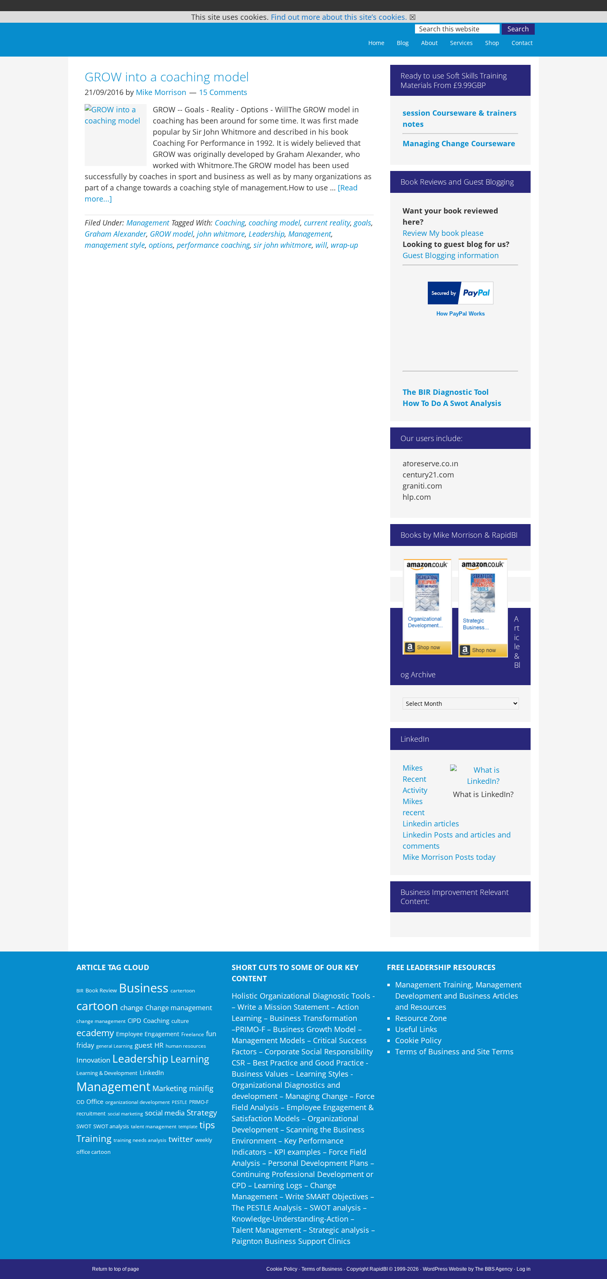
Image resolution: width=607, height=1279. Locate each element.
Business (143, 988)
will (321, 245)
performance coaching (213, 245)
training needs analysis (140, 1140)
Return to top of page (115, 1269)
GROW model (171, 234)
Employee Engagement (147, 1034)
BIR (79, 991)
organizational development (137, 1102)
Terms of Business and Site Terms (454, 1051)
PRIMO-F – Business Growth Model (295, 1029)
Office (94, 1101)
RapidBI (134, 36)
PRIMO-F (199, 1102)
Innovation (93, 1060)
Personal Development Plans (318, 1163)
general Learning (114, 1046)
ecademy (95, 1032)
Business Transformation (313, 1018)
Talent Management (266, 1230)
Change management (178, 1007)
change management (101, 1021)
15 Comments (223, 92)
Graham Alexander (115, 234)
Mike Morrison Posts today (449, 857)
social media (165, 1113)
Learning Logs (278, 1185)
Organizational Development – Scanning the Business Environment (298, 1129)
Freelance (192, 1034)
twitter (180, 1139)
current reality (327, 223)
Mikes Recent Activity (415, 779)
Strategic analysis (339, 1230)
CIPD (134, 1020)
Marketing (169, 1088)
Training (93, 1138)
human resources (186, 1045)
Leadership (267, 234)
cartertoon (183, 990)
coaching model (274, 223)
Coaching (230, 223)
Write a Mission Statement (283, 1007)
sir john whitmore (283, 245)
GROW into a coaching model (167, 76)
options (161, 245)
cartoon (97, 1005)
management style (115, 245)
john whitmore (221, 234)
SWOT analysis (111, 1126)
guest (143, 1045)
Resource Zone (421, 1018)
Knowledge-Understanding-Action (290, 1219)
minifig (201, 1088)
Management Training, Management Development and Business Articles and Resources (458, 996)
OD (80, 1102)
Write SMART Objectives (326, 1196)
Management (147, 223)
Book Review (101, 990)
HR (159, 1045)
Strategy (202, 1112)
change (131, 1007)
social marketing (125, 1114)
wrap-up (344, 245)
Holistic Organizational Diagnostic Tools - (303, 996)
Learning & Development (107, 1073)
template (187, 1126)
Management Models (268, 1040)
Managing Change (316, 1096)
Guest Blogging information (451, 255)
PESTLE (179, 1102)
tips (207, 1125)
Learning (190, 1059)
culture (180, 1021)
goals (362, 223)
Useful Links (416, 1029)
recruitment (91, 1113)
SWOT (83, 1126)
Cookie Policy (418, 1040)
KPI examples (297, 1152)
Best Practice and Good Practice (308, 1063)
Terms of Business (321, 1269)
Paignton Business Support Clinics (291, 1241)
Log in (524, 1269)
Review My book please (443, 233)
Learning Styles (322, 1074)
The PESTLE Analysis (267, 1208)
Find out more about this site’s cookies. (339, 17)
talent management (153, 1126)
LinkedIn (152, 1072)
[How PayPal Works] (460, 301)
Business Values (260, 1074)
